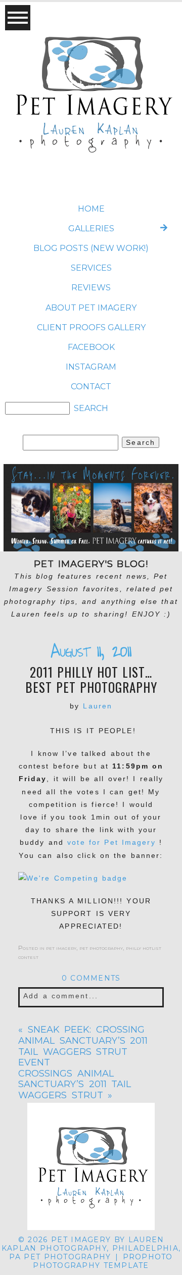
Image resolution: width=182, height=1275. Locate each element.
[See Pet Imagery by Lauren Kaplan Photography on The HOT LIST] (91, 878)
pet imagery (61, 947)
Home (91, 209)
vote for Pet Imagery (113, 842)
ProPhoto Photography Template (102, 1261)
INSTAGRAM (91, 367)
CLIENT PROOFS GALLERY (91, 327)
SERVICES (91, 268)
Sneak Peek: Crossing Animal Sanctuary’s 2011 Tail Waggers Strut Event (83, 1046)
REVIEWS (91, 287)
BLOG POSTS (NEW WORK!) (91, 248)
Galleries (91, 228)
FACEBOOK (91, 347)
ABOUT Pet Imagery (91, 308)
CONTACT (91, 386)
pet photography (101, 947)
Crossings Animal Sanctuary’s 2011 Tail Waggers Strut (74, 1084)
